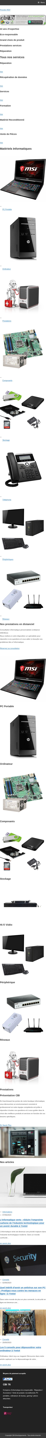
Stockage (6, 440)
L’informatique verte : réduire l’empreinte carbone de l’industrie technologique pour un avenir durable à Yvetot (22, 1223)
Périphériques (7, 559)
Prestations (6, 321)
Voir (1, 72)
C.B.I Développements (15, 2)
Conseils (5, 1280)
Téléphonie (6, 500)
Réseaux (5, 619)
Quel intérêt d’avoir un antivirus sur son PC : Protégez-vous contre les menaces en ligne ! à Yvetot (23, 1290)
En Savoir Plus (5, 1125)
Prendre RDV (5, 10)
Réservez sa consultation (10, 648)
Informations (7, 1212)
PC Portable (7, 209)
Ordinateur (6, 269)
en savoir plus (5, 1243)
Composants (7, 380)
